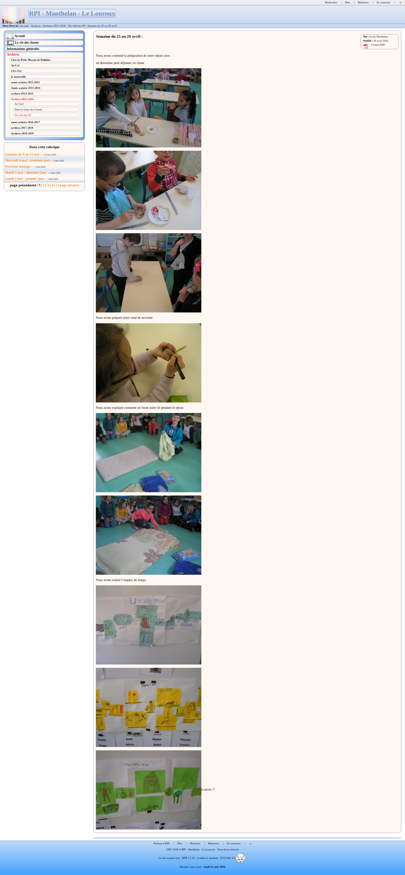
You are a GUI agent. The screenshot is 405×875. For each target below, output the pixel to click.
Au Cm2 (19, 103)
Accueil (24, 25)
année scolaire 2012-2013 (25, 82)
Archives (36, 25)
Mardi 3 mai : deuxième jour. (26, 172)
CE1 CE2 (16, 71)
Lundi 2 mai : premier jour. (25, 178)
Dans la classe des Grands (28, 109)
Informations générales (23, 49)
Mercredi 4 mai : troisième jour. (28, 160)
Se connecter (383, 2)
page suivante (69, 185)
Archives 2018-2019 (22, 133)
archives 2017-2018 (22, 127)
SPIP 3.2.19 (188, 857)
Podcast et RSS (161, 843)
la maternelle (18, 76)
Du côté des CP (76, 25)
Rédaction (363, 2)
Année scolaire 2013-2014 (25, 87)
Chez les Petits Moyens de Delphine (30, 59)
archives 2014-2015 (22, 93)
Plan (347, 2)
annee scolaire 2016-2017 (25, 122)
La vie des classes (26, 42)
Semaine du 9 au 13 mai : (23, 154)
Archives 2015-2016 (54, 25)
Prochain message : (18, 166)
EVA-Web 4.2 (228, 857)
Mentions (195, 843)
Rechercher (331, 2)
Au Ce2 (15, 65)
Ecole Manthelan (379, 36)
